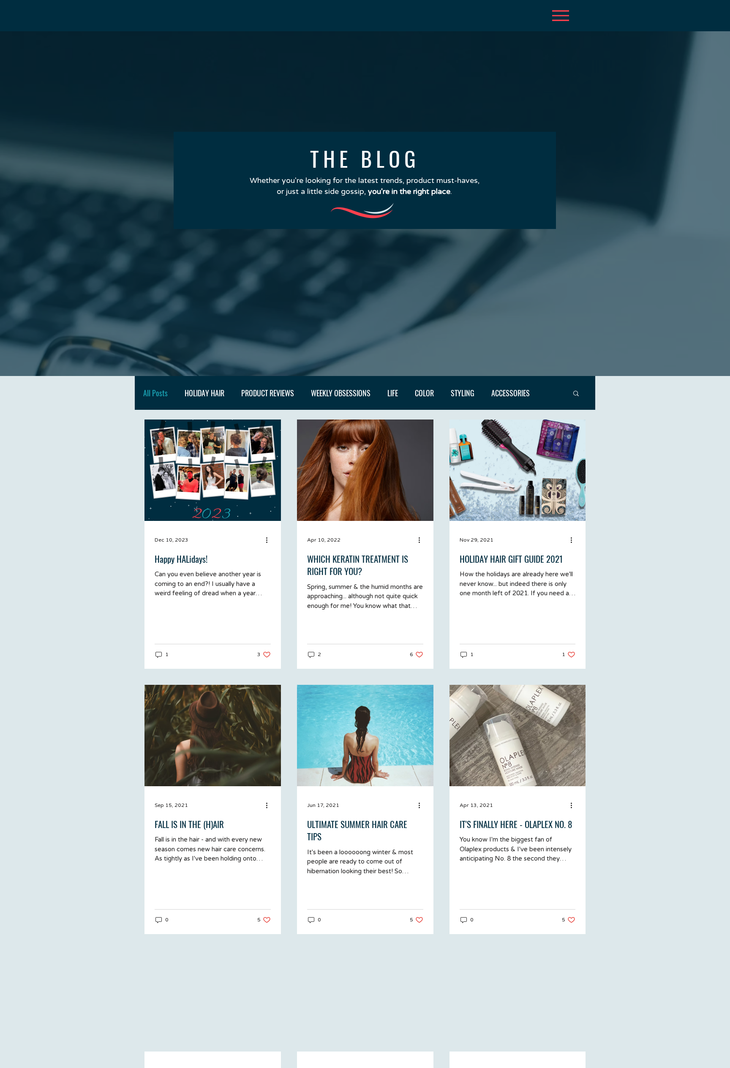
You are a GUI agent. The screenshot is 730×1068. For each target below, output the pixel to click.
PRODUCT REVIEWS (267, 393)
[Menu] (560, 15)
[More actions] (269, 540)
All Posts (155, 393)
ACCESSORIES (510, 393)
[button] (576, 394)
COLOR (424, 393)
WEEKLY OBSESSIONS (340, 393)
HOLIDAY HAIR (204, 393)
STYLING (462, 393)
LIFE (392, 393)
